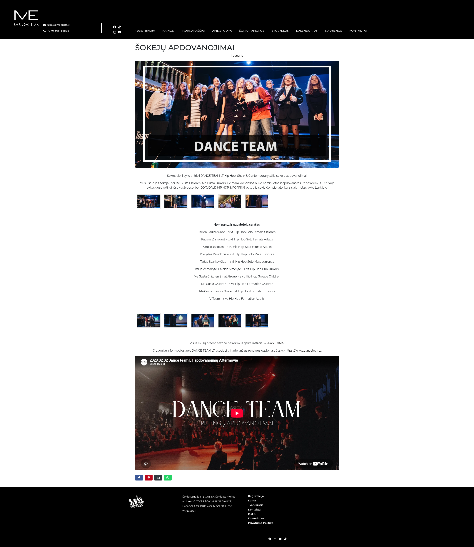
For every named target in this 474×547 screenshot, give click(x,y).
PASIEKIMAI (276, 343)
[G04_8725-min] (230, 201)
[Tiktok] (119, 27)
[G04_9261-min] (257, 320)
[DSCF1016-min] (149, 201)
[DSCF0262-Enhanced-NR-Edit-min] (203, 201)
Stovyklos (280, 30)
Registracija (144, 30)
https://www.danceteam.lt (303, 350)
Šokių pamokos (251, 30)
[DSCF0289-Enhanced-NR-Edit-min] (176, 201)
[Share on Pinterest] (149, 478)
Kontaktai (358, 30)
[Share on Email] (158, 478)
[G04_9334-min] (203, 320)
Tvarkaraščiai (193, 30)
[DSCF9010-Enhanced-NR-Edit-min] (257, 201)
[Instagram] (114, 32)
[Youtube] (119, 32)
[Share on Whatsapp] (168, 478)
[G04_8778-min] (149, 320)
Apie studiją (222, 30)
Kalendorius (307, 30)
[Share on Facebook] (139, 478)
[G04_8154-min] (176, 320)
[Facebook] (114, 27)
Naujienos (333, 30)
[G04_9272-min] (230, 320)
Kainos (168, 30)
